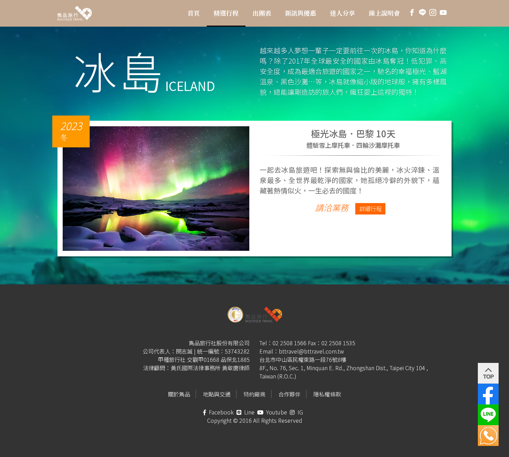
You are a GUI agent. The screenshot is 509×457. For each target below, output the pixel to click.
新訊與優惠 (300, 13)
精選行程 (226, 13)
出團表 (261, 13)
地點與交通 (217, 394)
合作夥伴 (289, 394)
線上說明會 (384, 13)
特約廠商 (254, 394)
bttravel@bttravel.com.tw (311, 351)
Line (248, 412)
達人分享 (342, 13)
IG (299, 412)
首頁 (193, 13)
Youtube (276, 412)
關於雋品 (179, 394)
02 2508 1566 (289, 343)
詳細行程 (370, 208)
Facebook (220, 412)
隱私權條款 (327, 394)
